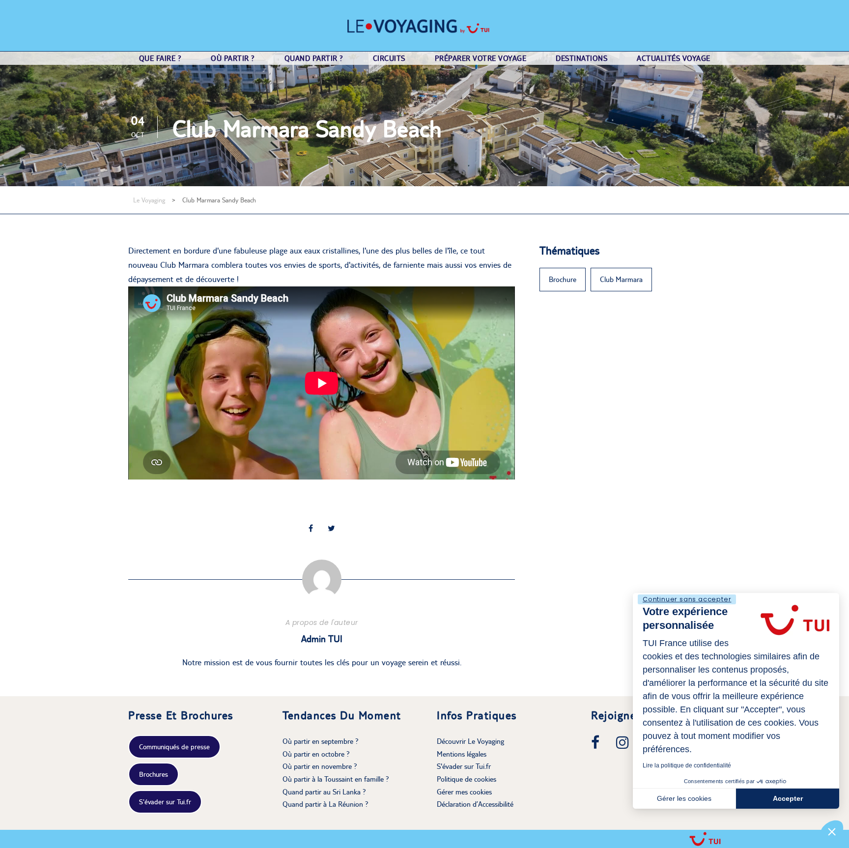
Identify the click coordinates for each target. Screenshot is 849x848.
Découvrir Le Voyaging (470, 741)
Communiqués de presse (174, 747)
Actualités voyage (673, 58)
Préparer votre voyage (481, 58)
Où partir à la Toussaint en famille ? (336, 779)
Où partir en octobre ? (316, 754)
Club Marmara (621, 279)
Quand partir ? (313, 58)
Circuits (389, 58)
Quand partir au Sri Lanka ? (324, 792)
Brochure (562, 279)
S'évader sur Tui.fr (165, 802)
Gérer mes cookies (464, 792)
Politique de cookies (466, 779)
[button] (832, 831)
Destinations (581, 58)
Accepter (788, 798)
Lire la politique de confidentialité (687, 765)
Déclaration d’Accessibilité (475, 804)
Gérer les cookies (684, 798)
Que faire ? (160, 58)
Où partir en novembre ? (320, 766)
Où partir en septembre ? (321, 741)
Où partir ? (233, 58)
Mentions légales (461, 754)
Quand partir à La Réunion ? (325, 804)
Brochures (153, 774)
